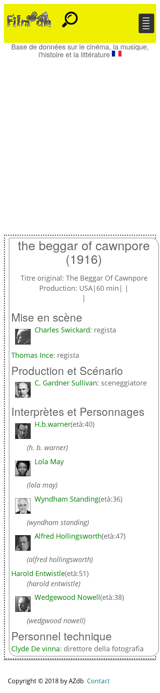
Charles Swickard (62, 329)
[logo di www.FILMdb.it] (29, 18)
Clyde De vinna (35, 648)
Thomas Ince (32, 355)
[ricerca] (70, 16)
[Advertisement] (80, 142)
